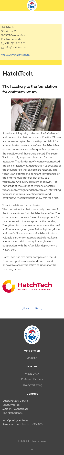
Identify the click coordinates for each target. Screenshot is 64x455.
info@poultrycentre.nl (15, 420)
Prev (26, 308)
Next (38, 308)
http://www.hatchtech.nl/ (15, 54)
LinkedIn (32, 357)
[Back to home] (32, 5)
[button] (4, 5)
